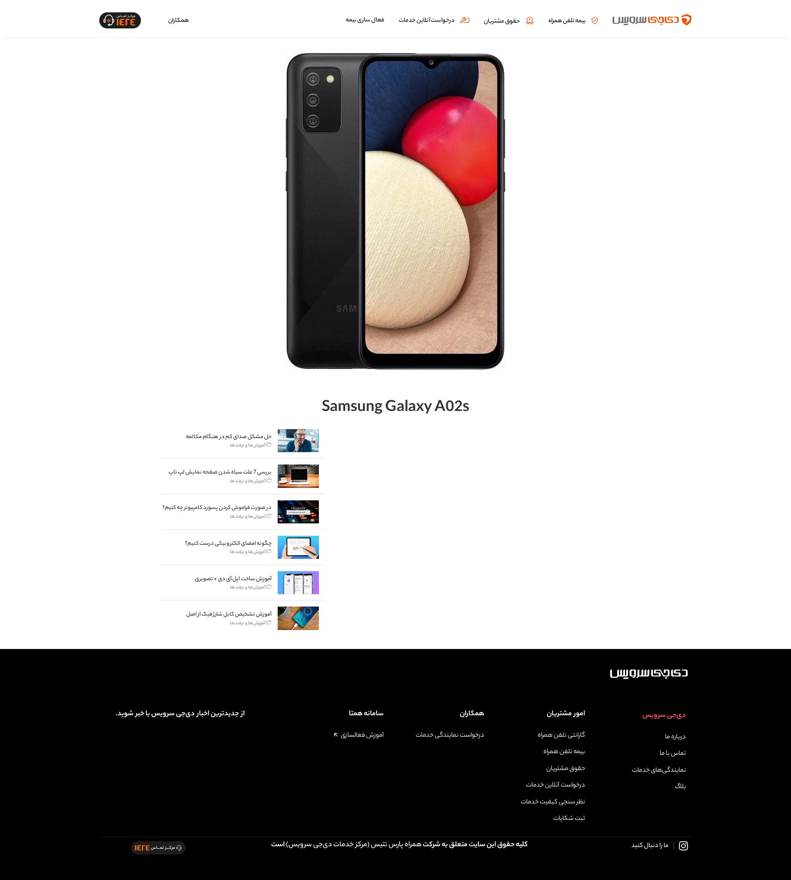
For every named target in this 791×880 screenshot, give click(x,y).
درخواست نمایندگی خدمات (450, 736)
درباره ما (675, 737)
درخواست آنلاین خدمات (426, 21)
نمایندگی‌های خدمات (659, 771)
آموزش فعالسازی (362, 736)
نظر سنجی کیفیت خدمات (553, 802)
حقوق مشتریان (502, 22)
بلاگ (680, 787)
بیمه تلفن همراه (567, 21)
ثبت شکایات (569, 819)
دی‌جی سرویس (664, 715)
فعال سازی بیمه (365, 21)
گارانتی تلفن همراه (561, 736)
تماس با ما (673, 754)
